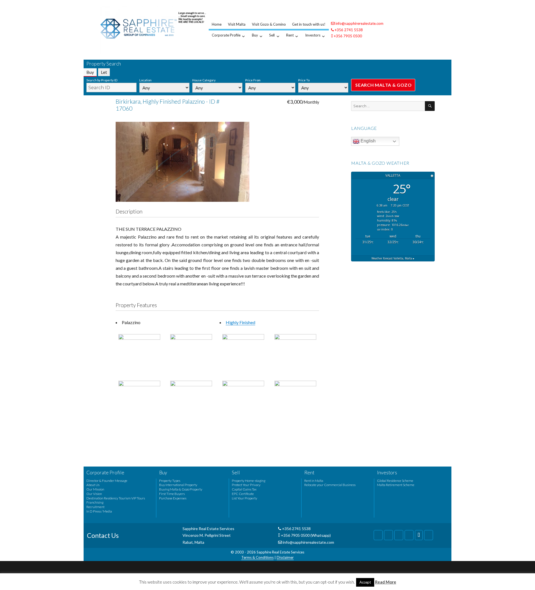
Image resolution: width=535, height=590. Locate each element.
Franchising (94, 502)
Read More (385, 581)
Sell (272, 35)
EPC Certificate (243, 494)
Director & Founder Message (106, 481)
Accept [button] (365, 582)
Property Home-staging (248, 481)
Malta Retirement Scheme (395, 485)
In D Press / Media (99, 511)
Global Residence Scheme (395, 481)
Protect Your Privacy (246, 485)
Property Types (169, 481)
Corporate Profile (226, 35)
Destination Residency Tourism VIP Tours (115, 498)
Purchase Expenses (172, 498)
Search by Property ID (101, 80)
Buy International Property (178, 485)
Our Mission (95, 489)
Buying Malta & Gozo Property (180, 489)
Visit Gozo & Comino (269, 24)
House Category (204, 80)
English (367, 141)
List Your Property (244, 498)
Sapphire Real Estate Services (280, 552)
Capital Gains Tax (244, 489)
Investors (312, 35)
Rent (290, 35)
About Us (92, 485)
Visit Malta (236, 24)
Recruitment (95, 507)
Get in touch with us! (308, 24)
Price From (253, 80)
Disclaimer (285, 557)
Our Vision (94, 494)
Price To (304, 80)
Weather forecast (392, 258)
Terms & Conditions (257, 557)
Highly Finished (240, 322)
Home (217, 24)
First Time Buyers (172, 494)
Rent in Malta (313, 481)
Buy (255, 35)
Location (145, 80)
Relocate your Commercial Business (330, 485)
